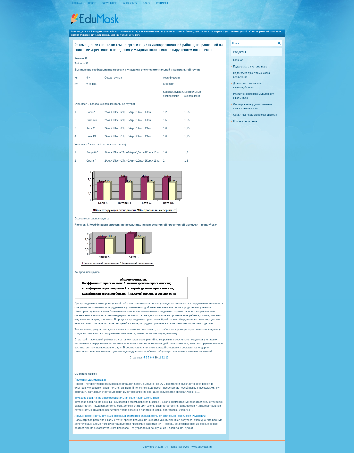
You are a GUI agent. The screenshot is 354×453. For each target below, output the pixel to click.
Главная (238, 60)
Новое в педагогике (79, 31)
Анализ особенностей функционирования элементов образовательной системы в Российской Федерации (140, 415)
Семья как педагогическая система (255, 114)
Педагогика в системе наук (250, 66)
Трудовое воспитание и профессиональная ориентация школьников (117, 397)
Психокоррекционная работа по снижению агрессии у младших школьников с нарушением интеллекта (137, 31)
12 (163, 357)
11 (159, 357)
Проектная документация (90, 379)
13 (167, 357)
